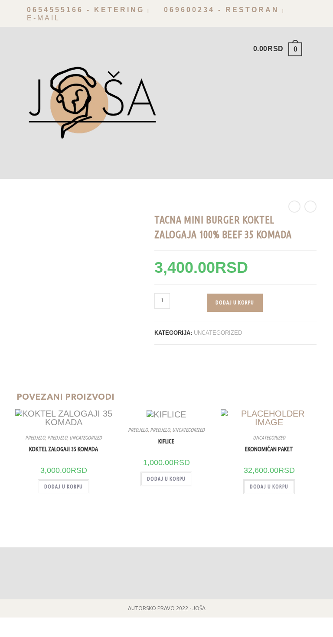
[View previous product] (294, 206)
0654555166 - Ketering (83, 9)
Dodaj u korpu (234, 302)
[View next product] (310, 206)
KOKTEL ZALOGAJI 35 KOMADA (63, 449)
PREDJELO (35, 437)
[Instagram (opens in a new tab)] (311, 15)
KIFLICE (166, 441)
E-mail (41, 18)
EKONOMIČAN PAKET (269, 449)
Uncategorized (218, 333)
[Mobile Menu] (310, 48)
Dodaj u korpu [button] (63, 486)
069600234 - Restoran (219, 9)
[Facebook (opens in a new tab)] (299, 15)
